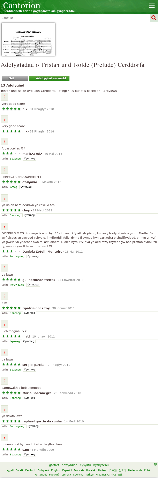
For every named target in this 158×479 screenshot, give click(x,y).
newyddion (69, 465)
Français (79, 470)
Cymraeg (29, 158)
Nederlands (135, 470)
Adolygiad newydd (51, 78)
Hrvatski (91, 470)
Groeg (13, 187)
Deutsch (30, 470)
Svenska (78, 474)
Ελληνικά (43, 470)
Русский (54, 474)
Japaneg (15, 341)
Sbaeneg (15, 158)
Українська (103, 474)
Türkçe (89, 474)
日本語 (113, 470)
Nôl (11, 78)
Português (41, 474)
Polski (147, 470)
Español (67, 470)
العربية (10, 470)
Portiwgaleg (17, 256)
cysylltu (85, 465)
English (55, 470)
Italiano (102, 470)
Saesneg (15, 215)
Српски (66, 474)
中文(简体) (117, 474)
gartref (54, 465)
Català (19, 470)
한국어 (122, 470)
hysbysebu (101, 465)
